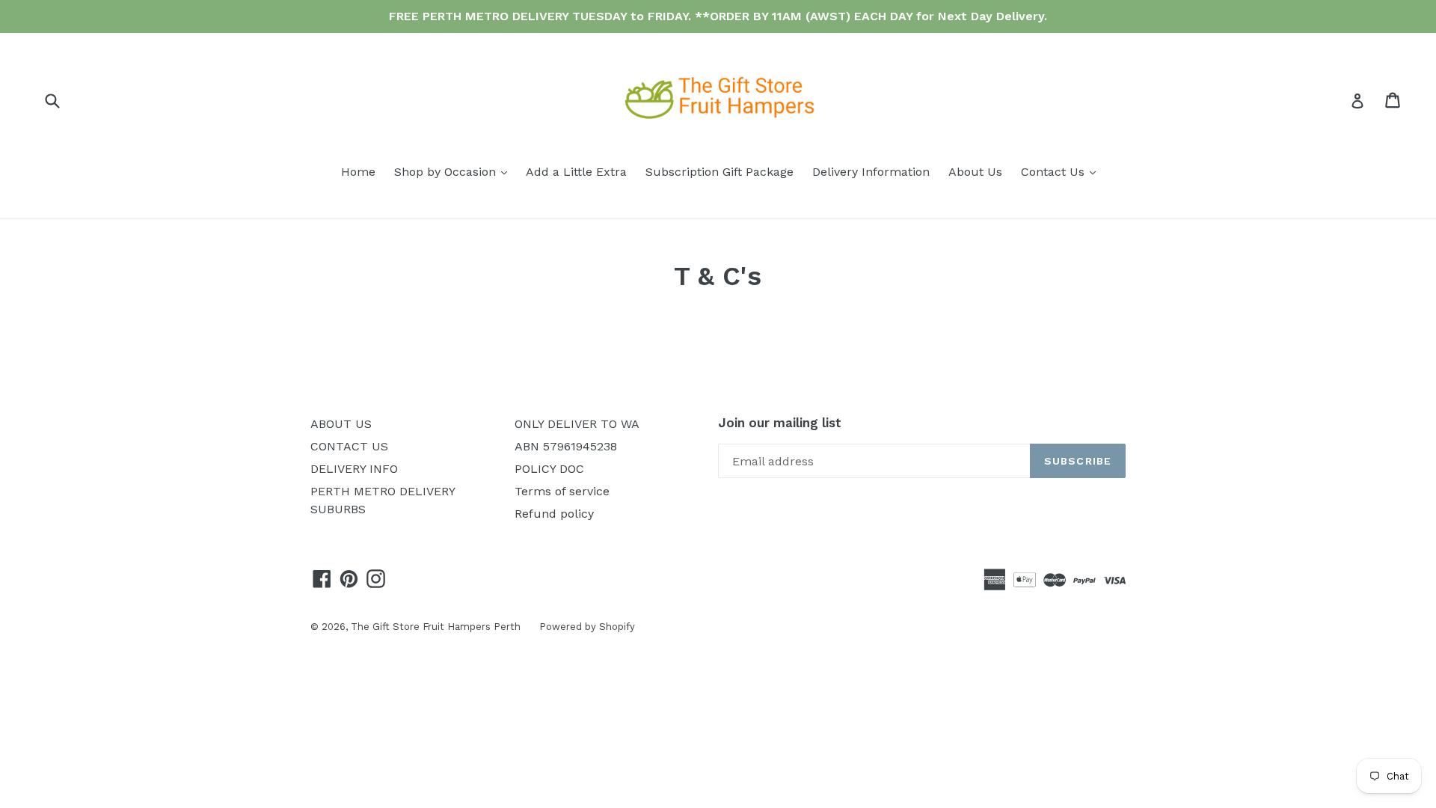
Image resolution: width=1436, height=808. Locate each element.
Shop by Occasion (454, 171)
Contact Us (1062, 171)
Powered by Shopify (587, 626)
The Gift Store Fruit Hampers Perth (436, 626)
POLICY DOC (549, 469)
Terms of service (562, 491)
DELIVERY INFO (354, 469)
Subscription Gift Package (719, 172)
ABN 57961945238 (566, 446)
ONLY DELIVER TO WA (577, 424)
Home (358, 172)
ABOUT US (341, 424)
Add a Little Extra (576, 172)
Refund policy (554, 513)
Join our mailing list (779, 422)
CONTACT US (349, 446)
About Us (975, 172)
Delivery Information (871, 172)
